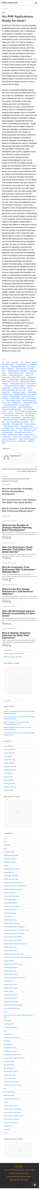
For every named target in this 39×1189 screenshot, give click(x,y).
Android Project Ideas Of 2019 (13, 937)
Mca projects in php (27, 426)
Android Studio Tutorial (11, 405)
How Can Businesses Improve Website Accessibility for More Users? (18, 613)
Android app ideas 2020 (18, 366)
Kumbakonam (30, 415)
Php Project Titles (29, 430)
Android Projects (14, 396)
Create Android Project (25, 407)
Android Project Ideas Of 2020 (22, 388)
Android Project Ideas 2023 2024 (14, 653)
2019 (7, 362)
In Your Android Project (11, 415)
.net (3, 362)
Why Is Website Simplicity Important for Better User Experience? (16, 635)
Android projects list (10, 971)
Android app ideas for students (17, 371)
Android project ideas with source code (14, 390)
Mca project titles (17, 424)
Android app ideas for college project (15, 886)
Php (21, 430)
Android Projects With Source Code (14, 977)
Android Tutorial (25, 405)
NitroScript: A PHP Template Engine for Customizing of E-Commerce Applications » (19, 470)
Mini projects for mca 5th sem (12, 1085)
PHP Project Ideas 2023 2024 (12, 657)
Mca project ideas (9, 1061)
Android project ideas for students (14, 386)
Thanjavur (31, 441)
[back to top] (34, 1184)
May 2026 (7, 746)
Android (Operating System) (12, 869)
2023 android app (9, 852)
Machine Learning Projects (12, 1037)
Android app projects (10, 899)
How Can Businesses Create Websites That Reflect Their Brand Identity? (17, 549)
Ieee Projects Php (31, 413)
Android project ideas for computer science (23, 383)
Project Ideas (22, 441)
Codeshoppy (7, 650)
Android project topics (18, 392)
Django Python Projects (11, 1001)
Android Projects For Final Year (13, 964)
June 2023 (7, 756)
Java (21, 415)
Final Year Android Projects (12, 1008)
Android (27, 362)
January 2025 (8, 753)
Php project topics (7, 432)
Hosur (11, 411)
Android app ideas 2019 (11, 875)
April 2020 (7, 776)
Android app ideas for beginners (13, 882)
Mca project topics (30, 424)
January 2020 (8, 783)
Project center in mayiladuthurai (13, 1116)
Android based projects (16, 375)
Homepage (5, 8)
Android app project (10, 892)
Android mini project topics (12, 906)
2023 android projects (10, 858)
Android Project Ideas (27, 379)
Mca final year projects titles (12, 1054)
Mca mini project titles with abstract (18, 422)
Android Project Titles (10, 947)
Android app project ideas (16, 373)
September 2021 (9, 766)
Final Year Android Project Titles (11, 409)
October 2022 (8, 763)
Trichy (4, 443)
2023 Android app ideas (11, 855)
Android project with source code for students (17, 957)
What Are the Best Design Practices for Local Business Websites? (17, 591)
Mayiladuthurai (15, 417)
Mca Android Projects (29, 417)
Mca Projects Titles (8, 428)
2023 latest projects (10, 862)
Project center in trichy (9, 441)
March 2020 (7, 780)
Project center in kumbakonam (13, 1109)
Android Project (13, 379)
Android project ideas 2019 (10, 381)
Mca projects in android (11, 426)
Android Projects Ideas (17, 398)
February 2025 (8, 749)
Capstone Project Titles (9, 407)
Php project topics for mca (23, 432)
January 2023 (8, 759)
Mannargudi (5, 417)
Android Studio (16, 403)
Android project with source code (13, 954)
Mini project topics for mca (24, 428)
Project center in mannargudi (21, 437)
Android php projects (9, 520)
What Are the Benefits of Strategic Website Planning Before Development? (17, 491)
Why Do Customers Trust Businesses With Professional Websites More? (18, 569)
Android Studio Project (30, 403)
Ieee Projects (19, 413)
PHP (11, 8)
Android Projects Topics (13, 400)
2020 (21, 362)
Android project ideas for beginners (14, 926)
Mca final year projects (11, 420)
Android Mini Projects (18, 377)
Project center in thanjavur (27, 439)
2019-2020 (15, 362)
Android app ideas (21, 364)
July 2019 (7, 790)
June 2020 (7, 773)
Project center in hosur (15, 434)
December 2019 (8, 787)
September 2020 (9, 770)
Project (4, 434)
